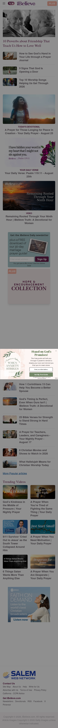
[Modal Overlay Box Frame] (29, 364)
